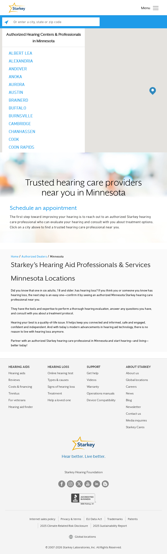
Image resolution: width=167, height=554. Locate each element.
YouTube (87, 483)
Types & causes (58, 380)
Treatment (55, 393)
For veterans (16, 400)
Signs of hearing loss (61, 386)
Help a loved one (59, 400)
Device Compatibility (101, 400)
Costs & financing (20, 386)
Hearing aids (16, 373)
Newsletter (133, 407)
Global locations (137, 380)
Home (15, 256)
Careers (131, 386)
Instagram (70, 483)
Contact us (133, 413)
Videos (91, 380)
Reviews (14, 380)
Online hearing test (60, 373)
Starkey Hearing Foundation (84, 472)
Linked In (96, 483)
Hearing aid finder (20, 407)
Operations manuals (100, 393)
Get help (93, 373)
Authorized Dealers (35, 256)
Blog (129, 400)
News (130, 393)
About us (132, 373)
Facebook (61, 483)
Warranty (93, 386)
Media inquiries (136, 420)
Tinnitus (13, 393)
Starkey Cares (135, 427)
